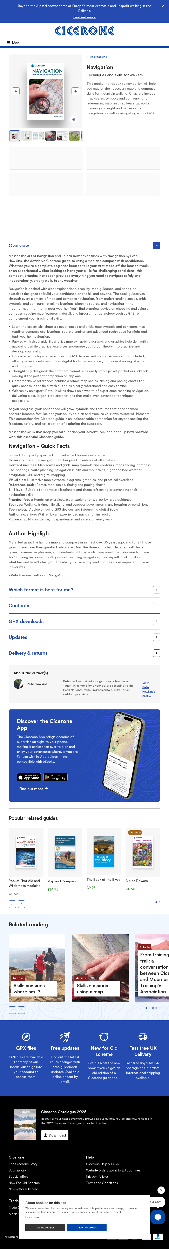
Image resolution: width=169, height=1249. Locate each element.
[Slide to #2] (38, 136)
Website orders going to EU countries (113, 1170)
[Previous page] (15, 91)
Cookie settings (45, 1227)
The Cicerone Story (23, 1164)
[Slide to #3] (50, 136)
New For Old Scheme (24, 1183)
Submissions (18, 1170)
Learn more (32, 1217)
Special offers (18, 1176)
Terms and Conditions (102, 1183)
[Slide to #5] (74, 136)
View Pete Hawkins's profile (148, 689)
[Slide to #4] (62, 136)
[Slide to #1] (14, 136)
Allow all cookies (87, 1227)
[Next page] (75, 91)
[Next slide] (21, 904)
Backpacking (98, 56)
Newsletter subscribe (24, 1189)
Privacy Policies (97, 1176)
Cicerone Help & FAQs (102, 1164)
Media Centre (18, 1214)
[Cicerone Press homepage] (84, 30)
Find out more (84, 17)
